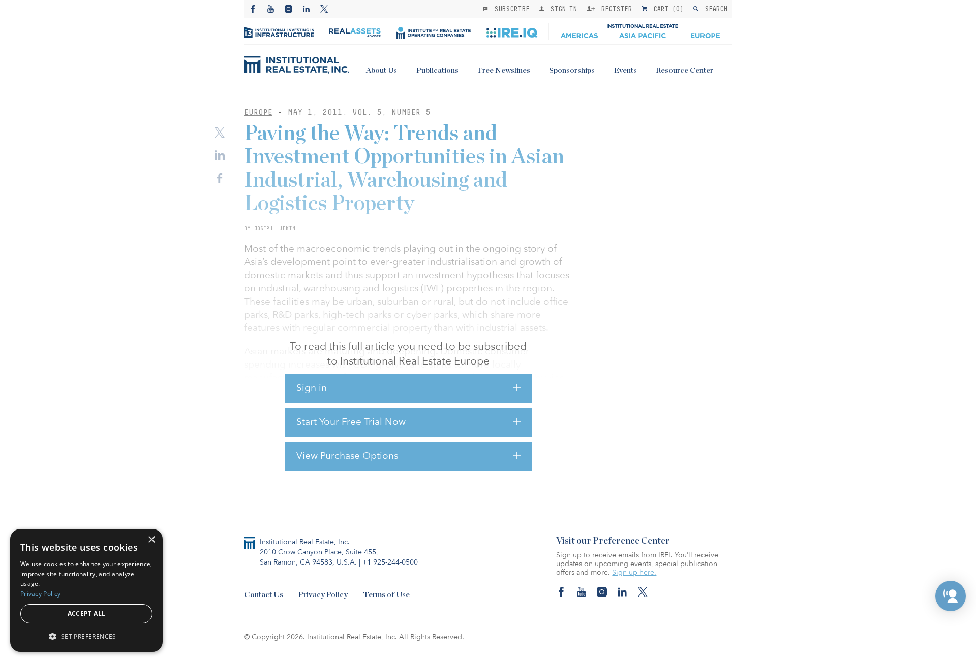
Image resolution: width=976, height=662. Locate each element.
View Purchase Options (347, 455)
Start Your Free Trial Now (351, 421)
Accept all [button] (87, 613)
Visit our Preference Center (613, 541)
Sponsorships (572, 70)
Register (614, 9)
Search (714, 9)
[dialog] (86, 590)
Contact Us (263, 595)
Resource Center (684, 70)
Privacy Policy (323, 595)
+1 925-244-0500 (390, 562)
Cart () (666, 9)
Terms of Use (386, 595)
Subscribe (510, 9)
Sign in (311, 387)
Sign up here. (634, 572)
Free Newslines (504, 70)
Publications (437, 70)
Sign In (561, 9)
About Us (381, 70)
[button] (950, 596)
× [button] (151, 540)
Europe (258, 112)
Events (625, 70)
